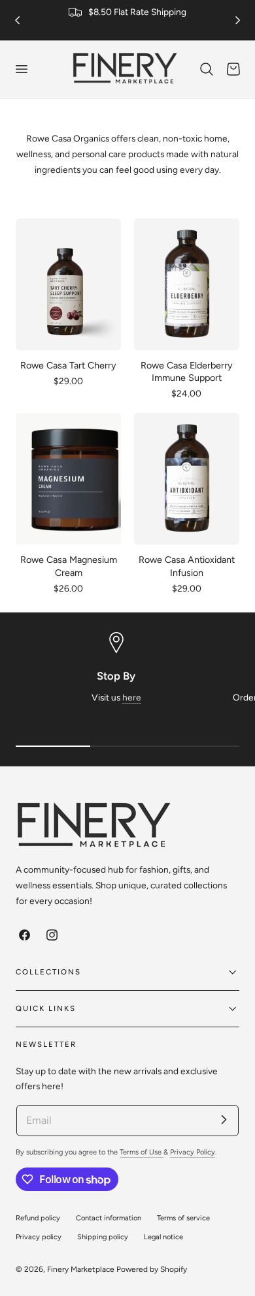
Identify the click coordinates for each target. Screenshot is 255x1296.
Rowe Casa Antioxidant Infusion (187, 566)
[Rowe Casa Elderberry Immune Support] (186, 284)
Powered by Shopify (151, 1269)
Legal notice (163, 1237)
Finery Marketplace (80, 1269)
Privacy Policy (192, 1152)
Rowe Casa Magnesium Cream (68, 566)
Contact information (108, 1218)
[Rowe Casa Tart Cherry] (68, 284)
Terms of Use (141, 1152)
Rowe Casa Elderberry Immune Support (187, 371)
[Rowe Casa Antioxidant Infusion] (186, 479)
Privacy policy (38, 1237)
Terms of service (183, 1218)
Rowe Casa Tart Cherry (68, 365)
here (131, 697)
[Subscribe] (223, 1120)
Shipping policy (102, 1237)
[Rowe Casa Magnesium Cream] (68, 479)
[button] (21, 69)
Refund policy (38, 1218)
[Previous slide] (17, 20)
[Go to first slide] (238, 20)
